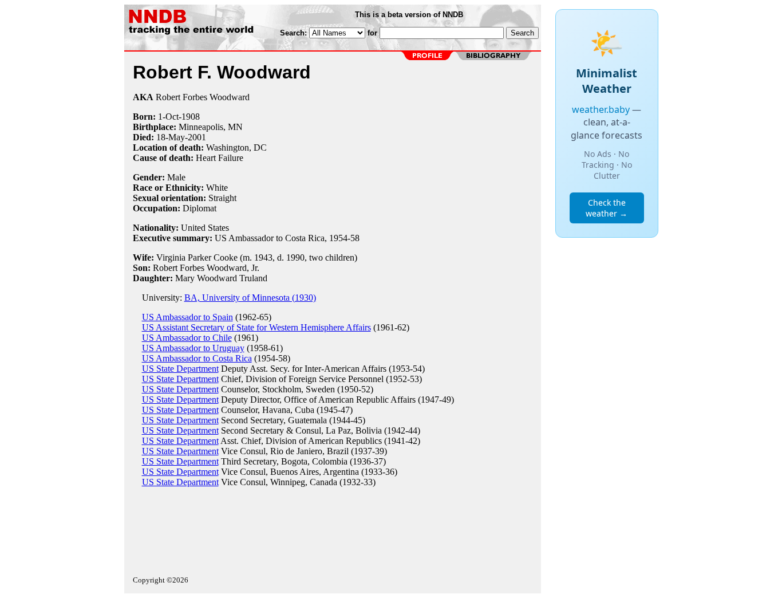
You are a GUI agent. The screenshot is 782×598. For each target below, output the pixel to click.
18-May (170, 137)
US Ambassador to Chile (187, 338)
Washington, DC (236, 147)
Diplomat (199, 208)
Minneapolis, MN (211, 127)
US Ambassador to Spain (187, 317)
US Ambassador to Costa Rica (197, 358)
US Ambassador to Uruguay (193, 348)
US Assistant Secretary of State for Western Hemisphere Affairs (256, 327)
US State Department (180, 368)
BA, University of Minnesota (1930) (250, 297)
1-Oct (168, 116)
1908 (190, 116)
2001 (197, 137)
